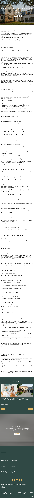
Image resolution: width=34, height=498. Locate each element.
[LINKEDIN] (17, 480)
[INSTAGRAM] (15, 480)
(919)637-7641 (3, 466)
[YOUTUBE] (19, 480)
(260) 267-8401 (3, 461)
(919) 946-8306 (13, 466)
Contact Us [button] (17, 433)
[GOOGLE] (21, 480)
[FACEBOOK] (12, 480)
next (4, 409)
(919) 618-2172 (13, 456)
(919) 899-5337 (13, 461)
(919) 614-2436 (3, 456)
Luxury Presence (20, 493)
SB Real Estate (16, 323)
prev (2, 409)
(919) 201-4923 (13, 471)
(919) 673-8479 (3, 471)
